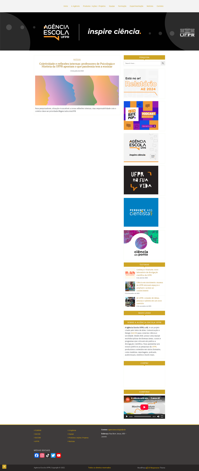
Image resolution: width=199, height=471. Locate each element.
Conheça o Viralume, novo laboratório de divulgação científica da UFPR (147, 272)
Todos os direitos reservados (99, 468)
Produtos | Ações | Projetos (94, 6)
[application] (144, 407)
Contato (160, 6)
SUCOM (38, 438)
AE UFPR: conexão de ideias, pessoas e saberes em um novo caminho (149, 301)
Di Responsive (153, 468)
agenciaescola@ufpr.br (117, 430)
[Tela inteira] (162, 416)
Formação (122, 6)
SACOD (134, 333)
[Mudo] (158, 416)
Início (66, 6)
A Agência (75, 6)
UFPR (154, 347)
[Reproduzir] (127, 416)
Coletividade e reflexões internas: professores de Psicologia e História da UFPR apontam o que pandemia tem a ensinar (77, 65)
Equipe (112, 6)
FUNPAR (38, 430)
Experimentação (136, 6)
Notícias (150, 6)
